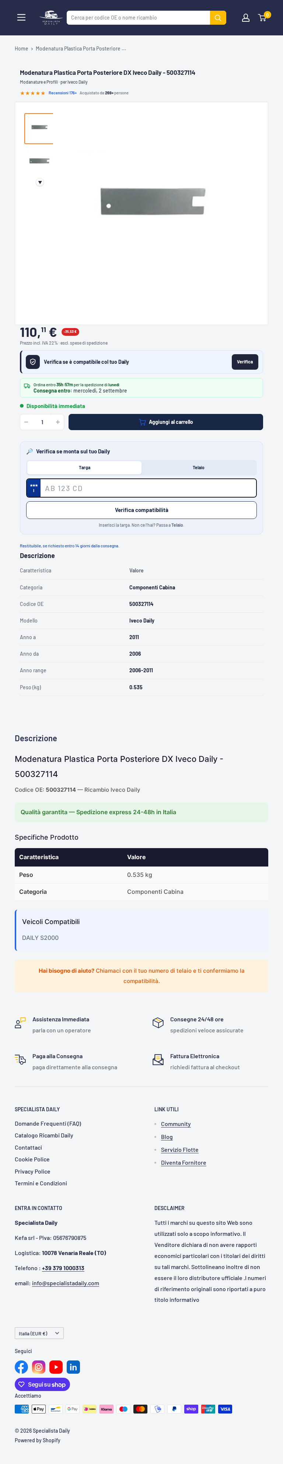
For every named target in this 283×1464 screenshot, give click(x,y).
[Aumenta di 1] (58, 422)
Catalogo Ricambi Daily (44, 1135)
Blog (167, 1136)
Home (21, 48)
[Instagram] (38, 1367)
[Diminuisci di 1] (26, 422)
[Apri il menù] (21, 17)
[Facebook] (21, 1367)
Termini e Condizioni (41, 1182)
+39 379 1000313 (63, 1267)
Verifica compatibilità (141, 509)
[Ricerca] (218, 18)
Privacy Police (32, 1171)
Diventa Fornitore (183, 1162)
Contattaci (28, 1147)
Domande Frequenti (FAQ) (48, 1123)
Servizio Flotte (180, 1149)
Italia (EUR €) (33, 1333)
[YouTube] (56, 1367)
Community (176, 1123)
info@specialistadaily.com (65, 1282)
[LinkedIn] (73, 1367)
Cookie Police (32, 1159)
